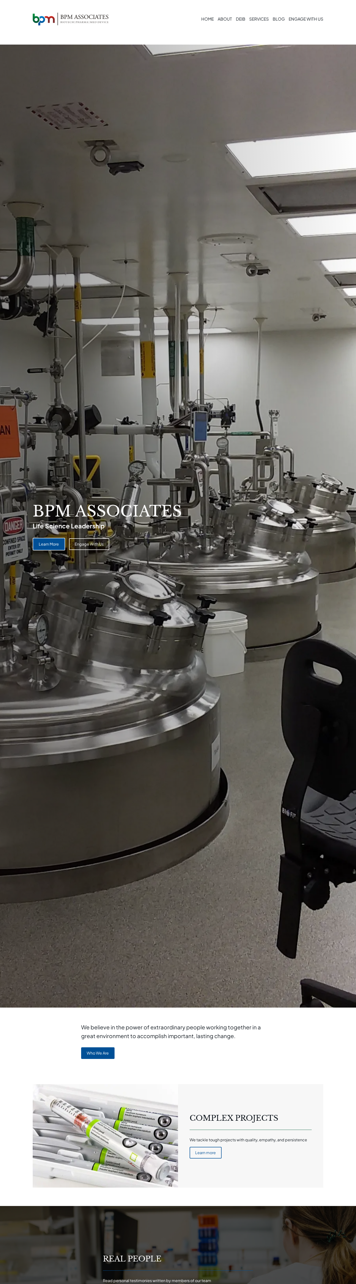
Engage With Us (89, 544)
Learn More (49, 544)
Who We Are (98, 1053)
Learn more (205, 1152)
